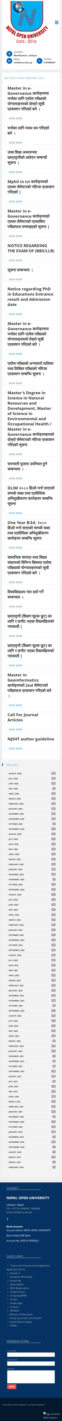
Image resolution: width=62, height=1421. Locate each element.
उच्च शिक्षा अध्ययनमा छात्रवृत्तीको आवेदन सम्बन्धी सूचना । (27, 157)
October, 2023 (32, 945)
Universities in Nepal (21, 1321)
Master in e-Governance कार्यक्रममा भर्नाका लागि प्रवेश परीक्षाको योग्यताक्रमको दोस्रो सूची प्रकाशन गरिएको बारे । (28, 98)
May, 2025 (32, 849)
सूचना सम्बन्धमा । (20, 269)
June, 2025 (32, 844)
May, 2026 (32, 788)
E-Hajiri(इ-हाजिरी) (18, 1295)
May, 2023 (32, 970)
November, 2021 (32, 1061)
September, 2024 (32, 889)
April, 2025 (32, 854)
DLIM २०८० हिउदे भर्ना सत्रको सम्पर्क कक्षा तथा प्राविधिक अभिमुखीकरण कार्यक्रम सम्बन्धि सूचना (31, 495)
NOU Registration (19, 1288)
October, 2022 (32, 1005)
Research (15, 1273)
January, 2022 (32, 1051)
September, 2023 (32, 950)
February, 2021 (32, 1106)
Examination (17, 1284)
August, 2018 (32, 1152)
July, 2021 (32, 1081)
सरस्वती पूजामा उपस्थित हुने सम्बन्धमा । (27, 466)
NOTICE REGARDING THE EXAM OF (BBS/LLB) (30, 248)
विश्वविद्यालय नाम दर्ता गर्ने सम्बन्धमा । (25, 594)
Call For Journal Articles (22, 717)
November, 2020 (32, 1121)
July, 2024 (32, 899)
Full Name (11, 1351)
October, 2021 (32, 1066)
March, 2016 (32, 1162)
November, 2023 (32, 940)
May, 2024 (32, 909)
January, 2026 (32, 808)
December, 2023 (32, 935)
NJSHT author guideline (30, 739)
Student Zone (17, 1291)
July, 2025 (32, 839)
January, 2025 (32, 869)
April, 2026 (32, 793)
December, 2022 (32, 995)
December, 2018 (32, 1137)
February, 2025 (32, 864)
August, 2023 (32, 955)
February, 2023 (32, 985)
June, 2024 (32, 904)
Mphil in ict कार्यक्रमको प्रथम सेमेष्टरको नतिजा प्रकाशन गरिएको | (30, 187)
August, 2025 (32, 834)
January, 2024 (32, 930)
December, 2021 (32, 1056)
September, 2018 (32, 1147)
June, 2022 (32, 1025)
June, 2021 (32, 1086)
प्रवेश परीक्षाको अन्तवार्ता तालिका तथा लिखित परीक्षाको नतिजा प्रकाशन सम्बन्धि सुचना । (30, 368)
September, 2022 (32, 1010)
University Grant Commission (26, 1318)
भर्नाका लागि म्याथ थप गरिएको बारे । (28, 130)
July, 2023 (32, 960)
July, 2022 (32, 1020)
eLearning (15, 1280)
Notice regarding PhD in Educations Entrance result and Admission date (30, 296)
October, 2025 (32, 824)
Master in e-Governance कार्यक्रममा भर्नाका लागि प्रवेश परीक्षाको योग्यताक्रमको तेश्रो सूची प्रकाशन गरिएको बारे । (28, 334)
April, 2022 (32, 1036)
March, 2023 (32, 980)
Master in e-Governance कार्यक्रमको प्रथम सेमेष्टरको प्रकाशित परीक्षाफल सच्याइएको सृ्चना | (28, 218)
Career (13, 1299)
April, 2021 (32, 1096)
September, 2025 (32, 829)
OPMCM (14, 1310)
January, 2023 (32, 990)
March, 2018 (32, 1157)
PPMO (13, 1325)
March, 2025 (32, 859)
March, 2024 (32, 919)
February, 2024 (32, 924)
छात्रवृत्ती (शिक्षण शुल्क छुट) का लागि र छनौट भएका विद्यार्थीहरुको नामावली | (30, 621)
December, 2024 (32, 874)
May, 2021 (32, 1091)
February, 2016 (32, 1167)
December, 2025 (32, 813)
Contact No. (12, 1360)
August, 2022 (32, 1015)
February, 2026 (32, 803)
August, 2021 (32, 1076)
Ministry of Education (21, 1314)
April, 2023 (32, 975)
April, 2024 (32, 914)
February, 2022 (32, 1046)
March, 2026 (32, 798)
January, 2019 (32, 1131)
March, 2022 (32, 1041)
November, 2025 (32, 818)
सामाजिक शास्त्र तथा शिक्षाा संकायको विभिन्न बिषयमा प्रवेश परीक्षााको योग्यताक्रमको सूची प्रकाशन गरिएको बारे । (29, 564)
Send (11, 1386)
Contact (14, 1306)
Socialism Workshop (21, 1276)
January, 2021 (32, 1111)
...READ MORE (14, 118)
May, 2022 (32, 1031)
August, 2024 (32, 894)
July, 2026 (32, 778)
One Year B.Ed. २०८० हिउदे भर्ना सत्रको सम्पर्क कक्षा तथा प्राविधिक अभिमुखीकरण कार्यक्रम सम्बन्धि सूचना (28, 530)
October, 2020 (32, 1126)
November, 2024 (32, 879)
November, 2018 (32, 1142)
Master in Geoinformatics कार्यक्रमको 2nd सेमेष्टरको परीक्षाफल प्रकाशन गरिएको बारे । (29, 685)
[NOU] (31, 22)
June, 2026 (32, 783)
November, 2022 (32, 1000)
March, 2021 (32, 1101)
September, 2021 (32, 1071)
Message (10, 1369)
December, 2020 (32, 1116)
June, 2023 (32, 965)
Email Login (16, 1303)
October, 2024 (32, 884)
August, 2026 (32, 773)
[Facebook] (8, 1219)
